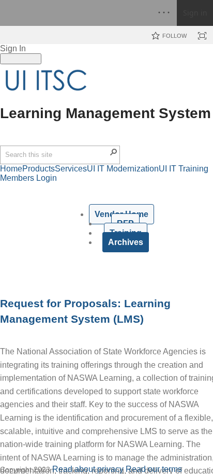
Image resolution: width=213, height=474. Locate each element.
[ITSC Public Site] (46, 80)
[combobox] (57, 155)
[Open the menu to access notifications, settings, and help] (164, 13)
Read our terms (154, 469)
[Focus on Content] (202, 36)
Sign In (13, 48)
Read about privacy (88, 469)
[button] (113, 151)
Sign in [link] (195, 13)
